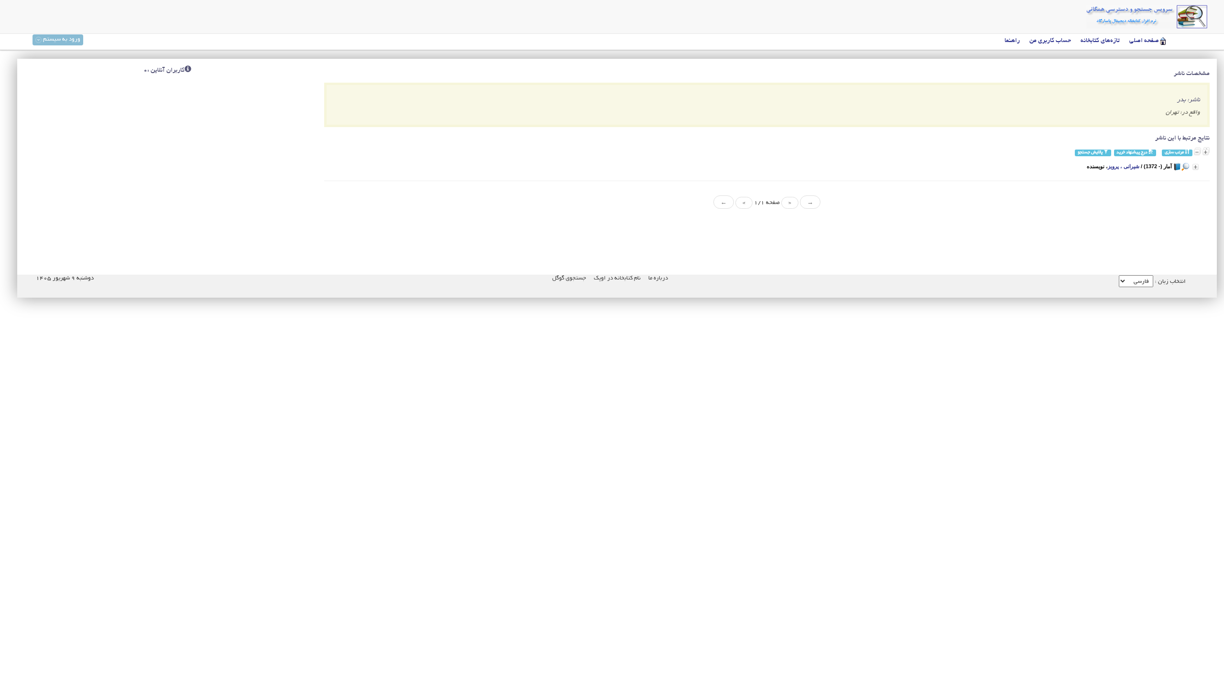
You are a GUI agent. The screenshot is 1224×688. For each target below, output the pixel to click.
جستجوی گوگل (569, 278)
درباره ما (658, 278)
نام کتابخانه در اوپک (617, 278)
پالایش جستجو (1091, 152)
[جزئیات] (1195, 167)
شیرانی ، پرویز (1123, 166)
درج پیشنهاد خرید (1132, 152)
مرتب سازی (1175, 152)
